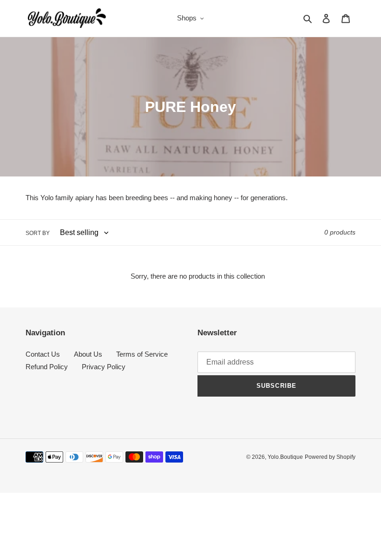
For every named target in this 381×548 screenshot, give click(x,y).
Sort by (38, 233)
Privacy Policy (103, 367)
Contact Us (43, 354)
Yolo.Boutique (285, 457)
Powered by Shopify (330, 457)
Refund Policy (47, 367)
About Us (88, 354)
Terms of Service (142, 354)
